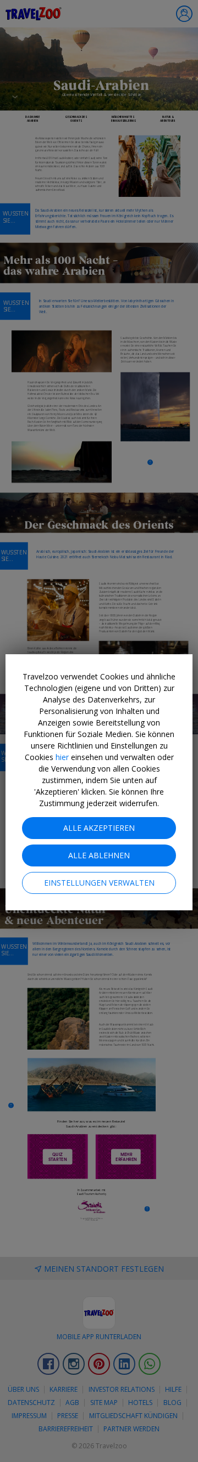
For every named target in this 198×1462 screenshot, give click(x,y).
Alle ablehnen (99, 855)
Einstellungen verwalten (99, 882)
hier (62, 757)
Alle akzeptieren (99, 828)
